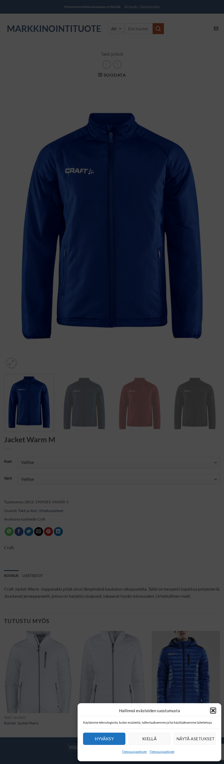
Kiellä (149, 738)
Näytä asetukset (195, 738)
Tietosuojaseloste (134, 752)
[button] (213, 710)
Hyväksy (104, 738)
